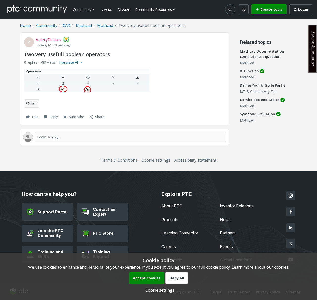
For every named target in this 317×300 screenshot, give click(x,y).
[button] (269, 9)
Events (106, 9)
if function (249, 71)
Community (46, 25)
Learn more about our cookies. (260, 267)
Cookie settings (155, 160)
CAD (67, 25)
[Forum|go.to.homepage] (37, 9)
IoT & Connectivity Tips (258, 91)
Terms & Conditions (119, 160)
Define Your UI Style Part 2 (262, 85)
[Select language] (244, 9)
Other (31, 103)
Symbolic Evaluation (257, 114)
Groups (124, 9)
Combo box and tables (259, 99)
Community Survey (312, 48)
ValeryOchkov (48, 39)
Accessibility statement (195, 160)
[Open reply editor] (124, 137)
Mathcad (84, 25)
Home (25, 25)
